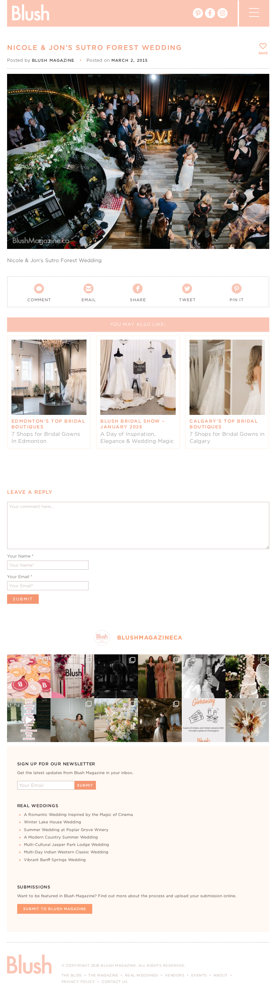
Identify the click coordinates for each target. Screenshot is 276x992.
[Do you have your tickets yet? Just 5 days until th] (204, 676)
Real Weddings (142, 975)
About (220, 975)
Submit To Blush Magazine (54, 909)
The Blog (72, 975)
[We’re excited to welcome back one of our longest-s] (160, 720)
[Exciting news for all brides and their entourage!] (160, 676)
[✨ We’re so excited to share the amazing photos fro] (72, 676)
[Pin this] (258, 100)
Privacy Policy (78, 982)
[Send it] (258, 115)
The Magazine (103, 975)
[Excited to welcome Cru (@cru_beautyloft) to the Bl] (72, 720)
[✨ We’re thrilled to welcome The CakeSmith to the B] (247, 676)
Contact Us (115, 982)
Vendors (175, 975)
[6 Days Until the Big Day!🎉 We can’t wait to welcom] (29, 720)
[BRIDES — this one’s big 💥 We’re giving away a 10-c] (116, 676)
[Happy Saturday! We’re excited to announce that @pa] (247, 720)
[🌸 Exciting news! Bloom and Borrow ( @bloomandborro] (116, 720)
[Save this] (258, 84)
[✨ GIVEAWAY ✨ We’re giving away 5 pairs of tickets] (204, 720)
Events (199, 975)
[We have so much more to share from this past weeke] (29, 676)
